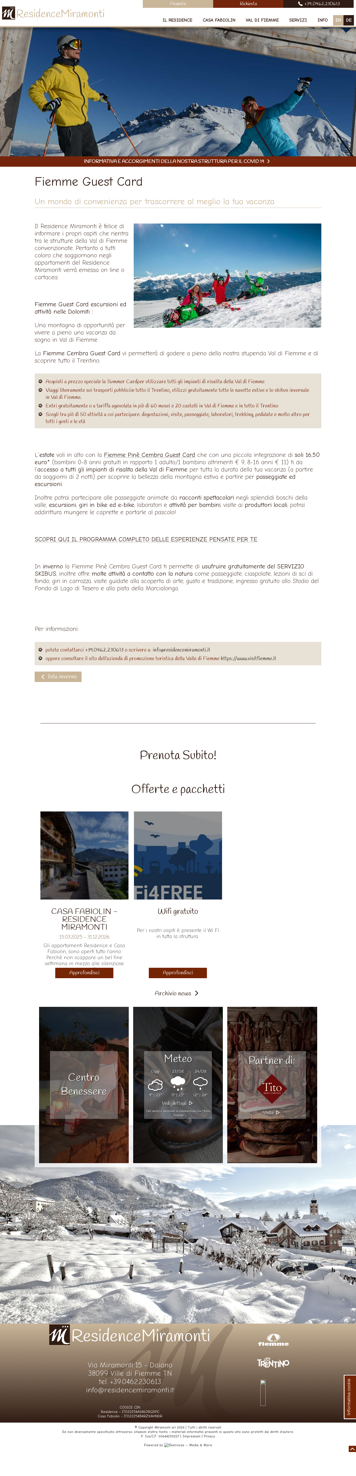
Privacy (209, 1436)
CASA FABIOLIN (219, 20)
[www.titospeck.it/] (272, 1089)
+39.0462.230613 (104, 650)
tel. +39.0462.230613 (130, 1382)
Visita (269, 1113)
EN (338, 20)
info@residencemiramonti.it (181, 650)
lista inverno (62, 677)
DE (349, 20)
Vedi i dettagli (175, 1103)
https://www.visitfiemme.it (248, 658)
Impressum (191, 1436)
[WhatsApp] (273, 1404)
